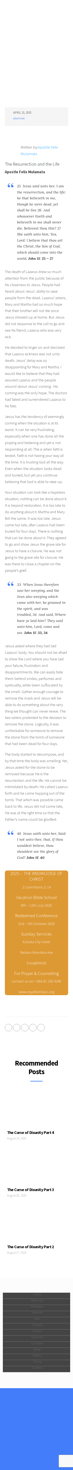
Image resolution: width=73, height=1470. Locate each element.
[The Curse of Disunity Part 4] (36, 1110)
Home (37, 1294)
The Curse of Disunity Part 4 (30, 1132)
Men (37, 1318)
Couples (37, 1324)
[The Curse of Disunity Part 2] (36, 1224)
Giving (37, 1361)
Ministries (37, 1306)
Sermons (37, 1337)
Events (37, 1330)
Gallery (37, 1355)
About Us (37, 1300)
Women (37, 1312)
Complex (37, 1343)
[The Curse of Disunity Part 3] (36, 1167)
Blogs (37, 1349)
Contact (37, 1367)
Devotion (19, 118)
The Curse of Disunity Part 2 (30, 1246)
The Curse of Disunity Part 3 (30, 1189)
